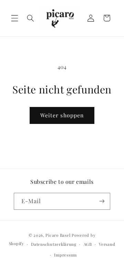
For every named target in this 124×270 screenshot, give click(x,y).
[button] (14, 18)
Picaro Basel (57, 235)
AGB (88, 244)
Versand (107, 244)
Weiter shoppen (62, 115)
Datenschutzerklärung (53, 244)
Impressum (65, 255)
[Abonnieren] (102, 201)
